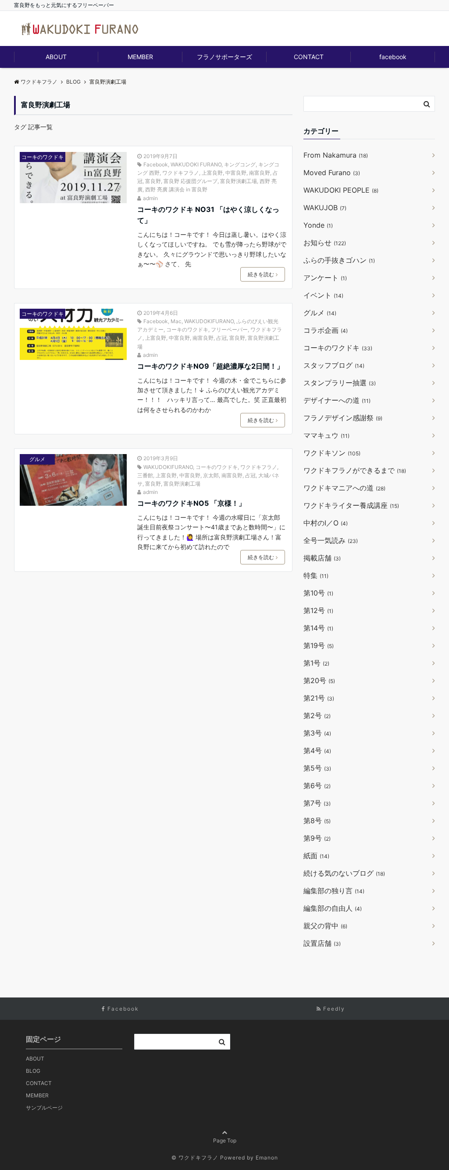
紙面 (316, 855)
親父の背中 (325, 925)
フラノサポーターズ (224, 56)
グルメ (37, 459)
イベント (323, 295)
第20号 (319, 680)
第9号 (317, 838)
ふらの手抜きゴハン (339, 260)
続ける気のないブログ (344, 873)
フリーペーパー (229, 329)
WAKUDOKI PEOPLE (340, 190)
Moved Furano (331, 172)
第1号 (316, 663)
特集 (315, 575)
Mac (176, 321)
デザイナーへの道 (337, 400)
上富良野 (212, 172)
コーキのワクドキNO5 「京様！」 (191, 503)
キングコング (240, 164)
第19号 (318, 645)
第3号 (317, 733)
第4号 (317, 750)
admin (150, 198)
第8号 (317, 820)
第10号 (318, 593)
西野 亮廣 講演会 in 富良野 (176, 189)
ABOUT (56, 56)
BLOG (33, 1071)
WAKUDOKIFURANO (209, 321)
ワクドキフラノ (180, 172)
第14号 (318, 628)
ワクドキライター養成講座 (351, 505)
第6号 (317, 785)
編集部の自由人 (332, 908)
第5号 (317, 768)
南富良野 (259, 172)
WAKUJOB (324, 207)
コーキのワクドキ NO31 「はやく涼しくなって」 (208, 215)
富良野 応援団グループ (190, 181)
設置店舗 (322, 943)
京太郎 (211, 475)
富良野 (153, 181)
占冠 (221, 338)
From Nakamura (335, 155)
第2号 (317, 715)
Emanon (267, 1157)
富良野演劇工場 (238, 181)
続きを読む (261, 274)
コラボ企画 (325, 330)
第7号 (317, 803)
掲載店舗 (322, 557)
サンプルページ (44, 1107)
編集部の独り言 (333, 890)
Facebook (155, 164)
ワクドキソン (331, 452)
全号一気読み (330, 540)
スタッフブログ (333, 365)
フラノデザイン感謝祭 (342, 417)
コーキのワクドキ (42, 157)
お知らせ (324, 242)
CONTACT (309, 56)
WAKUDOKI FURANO (196, 164)
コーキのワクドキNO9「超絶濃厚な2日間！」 (210, 366)
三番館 (145, 475)
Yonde (318, 225)
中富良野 (235, 172)
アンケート (325, 277)
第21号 (318, 698)
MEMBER (140, 56)
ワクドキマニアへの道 (344, 487)
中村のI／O (325, 522)
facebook (392, 56)
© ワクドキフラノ (194, 1157)
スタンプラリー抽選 (339, 382)
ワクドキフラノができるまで (354, 470)
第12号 (318, 610)
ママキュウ (326, 435)
